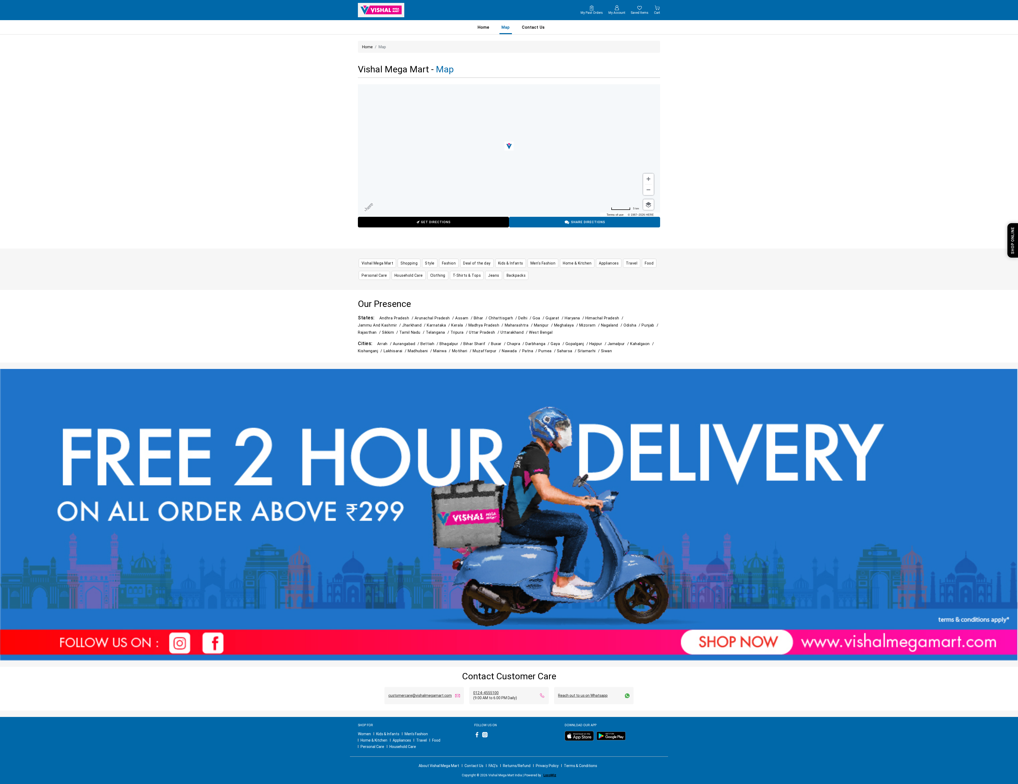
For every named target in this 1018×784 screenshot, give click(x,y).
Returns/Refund (516, 765)
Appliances (402, 740)
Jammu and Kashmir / (380, 325)
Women (364, 734)
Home (483, 27)
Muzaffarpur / (487, 350)
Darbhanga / (538, 343)
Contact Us (473, 765)
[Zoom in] (648, 179)
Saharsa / (567, 350)
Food (436, 740)
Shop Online (1012, 240)
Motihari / (462, 350)
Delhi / (525, 317)
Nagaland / (612, 325)
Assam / (464, 317)
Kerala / (459, 325)
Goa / (539, 317)
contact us (533, 27)
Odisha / (633, 325)
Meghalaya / (566, 325)
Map (506, 27)
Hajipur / (598, 343)
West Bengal (540, 332)
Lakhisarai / (396, 350)
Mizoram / (590, 325)
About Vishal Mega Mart (439, 765)
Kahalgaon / (642, 343)
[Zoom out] (648, 189)
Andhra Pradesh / (397, 317)
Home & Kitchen (374, 740)
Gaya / (558, 343)
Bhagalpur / (451, 343)
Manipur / (544, 325)
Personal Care (372, 746)
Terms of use (615, 214)
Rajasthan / (370, 332)
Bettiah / (430, 343)
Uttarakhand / (515, 332)
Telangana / (438, 332)
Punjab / (650, 325)
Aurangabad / (407, 343)
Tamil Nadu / (412, 332)
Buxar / (499, 343)
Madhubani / (420, 350)
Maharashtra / (519, 325)
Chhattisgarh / (504, 317)
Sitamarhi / (589, 350)
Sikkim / (390, 332)
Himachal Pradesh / (605, 317)
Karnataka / (439, 325)
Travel (421, 740)
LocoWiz (549, 775)
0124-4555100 (486, 692)
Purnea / (547, 350)
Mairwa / (442, 350)
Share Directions (588, 222)
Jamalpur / (619, 343)
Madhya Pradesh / (486, 325)
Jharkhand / (414, 325)
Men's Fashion (416, 734)
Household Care (402, 746)
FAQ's (493, 765)
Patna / (530, 350)
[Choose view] (648, 204)
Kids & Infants (387, 734)
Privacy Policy (547, 765)
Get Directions (436, 222)
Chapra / (516, 343)
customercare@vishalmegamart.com (420, 695)
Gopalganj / (577, 343)
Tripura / (459, 332)
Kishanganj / (371, 350)
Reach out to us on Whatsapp (583, 695)
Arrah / (385, 343)
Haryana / (575, 317)
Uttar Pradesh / (485, 332)
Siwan (606, 350)
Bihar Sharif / (477, 343)
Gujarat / (555, 317)
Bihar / (481, 317)
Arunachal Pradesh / (435, 317)
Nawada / (512, 350)
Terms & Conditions (580, 765)
